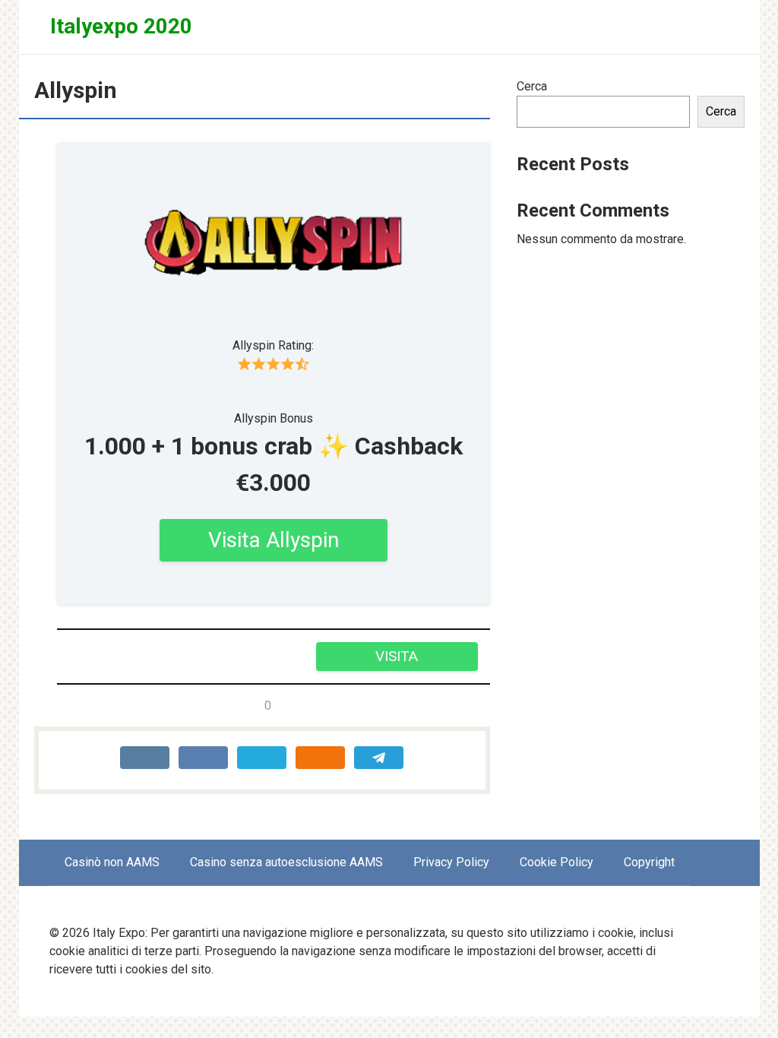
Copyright (649, 862)
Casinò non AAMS (112, 862)
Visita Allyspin (273, 539)
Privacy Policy (451, 862)
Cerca (532, 86)
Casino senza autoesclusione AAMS (286, 862)
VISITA (396, 656)
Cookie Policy (556, 862)
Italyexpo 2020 (121, 26)
